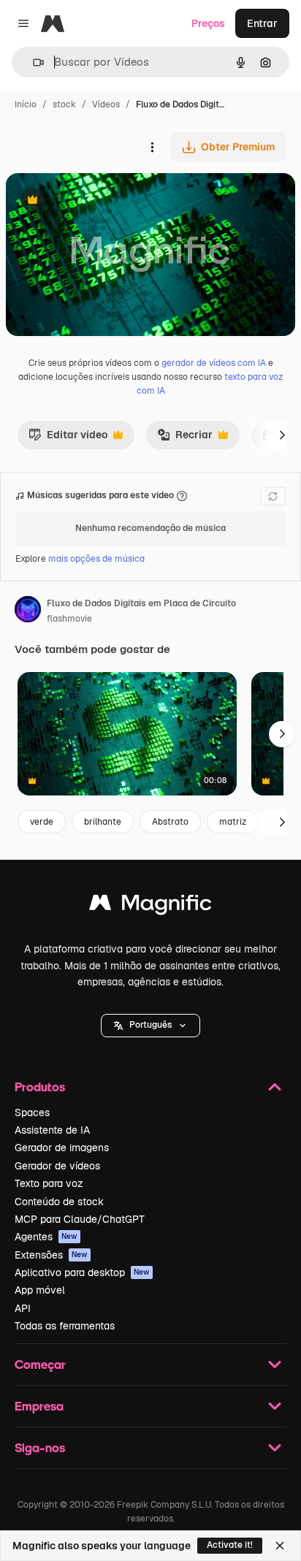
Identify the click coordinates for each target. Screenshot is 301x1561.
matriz (232, 822)
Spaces (32, 1112)
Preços (208, 23)
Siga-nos (40, 1447)
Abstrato (170, 822)
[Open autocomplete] (32, 62)
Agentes (46, 1236)
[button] (150, 1025)
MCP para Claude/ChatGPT (80, 1219)
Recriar (185, 438)
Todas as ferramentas (65, 1325)
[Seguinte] (282, 435)
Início (26, 104)
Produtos (40, 1086)
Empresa (39, 1405)
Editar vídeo (67, 438)
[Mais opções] (152, 146)
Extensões (51, 1255)
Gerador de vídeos (57, 1165)
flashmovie (69, 619)
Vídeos (106, 104)
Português (150, 1025)
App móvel (40, 1290)
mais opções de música (96, 559)
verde (41, 822)
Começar (40, 1364)
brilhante (102, 822)
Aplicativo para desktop (82, 1272)
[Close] (280, 1545)
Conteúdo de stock (59, 1201)
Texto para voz (49, 1183)
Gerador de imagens (62, 1147)
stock (64, 104)
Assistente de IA (52, 1130)
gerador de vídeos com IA (213, 363)
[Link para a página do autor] (28, 611)
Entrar (262, 23)
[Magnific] (150, 906)
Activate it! (230, 1545)
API (23, 1308)
